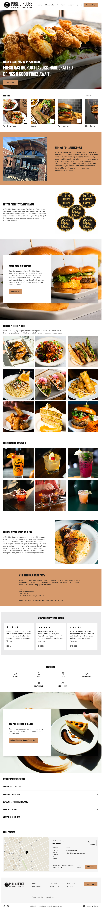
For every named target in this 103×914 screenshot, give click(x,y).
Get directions (91, 843)
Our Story (61, 5)
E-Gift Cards (54, 887)
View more (9, 641)
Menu (40, 5)
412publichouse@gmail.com (75, 853)
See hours (79, 866)
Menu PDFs (49, 5)
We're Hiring (37, 887)
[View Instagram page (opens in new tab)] (7, 906)
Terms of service (37, 897)
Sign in (79, 5)
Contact (70, 887)
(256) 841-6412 (71, 851)
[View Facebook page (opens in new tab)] (4, 906)
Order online (90, 867)
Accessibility (50, 897)
